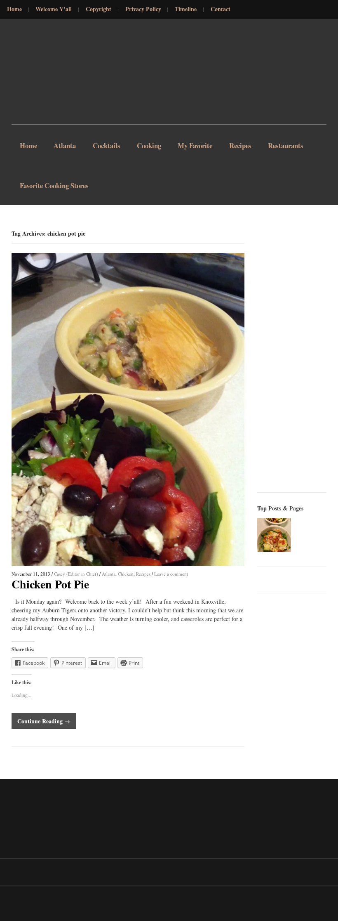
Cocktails (106, 145)
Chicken (126, 574)
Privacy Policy (143, 9)
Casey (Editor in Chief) (76, 574)
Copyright (98, 9)
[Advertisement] (297, 353)
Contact (220, 9)
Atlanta (65, 145)
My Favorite (195, 145)
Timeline (186, 9)
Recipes (240, 145)
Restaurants (285, 145)
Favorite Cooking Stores (54, 185)
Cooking (149, 145)
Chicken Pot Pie (50, 584)
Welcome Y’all (53, 9)
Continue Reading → (43, 721)
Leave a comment (171, 574)
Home (14, 9)
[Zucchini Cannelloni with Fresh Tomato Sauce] (274, 535)
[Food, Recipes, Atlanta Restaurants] (32, 73)
